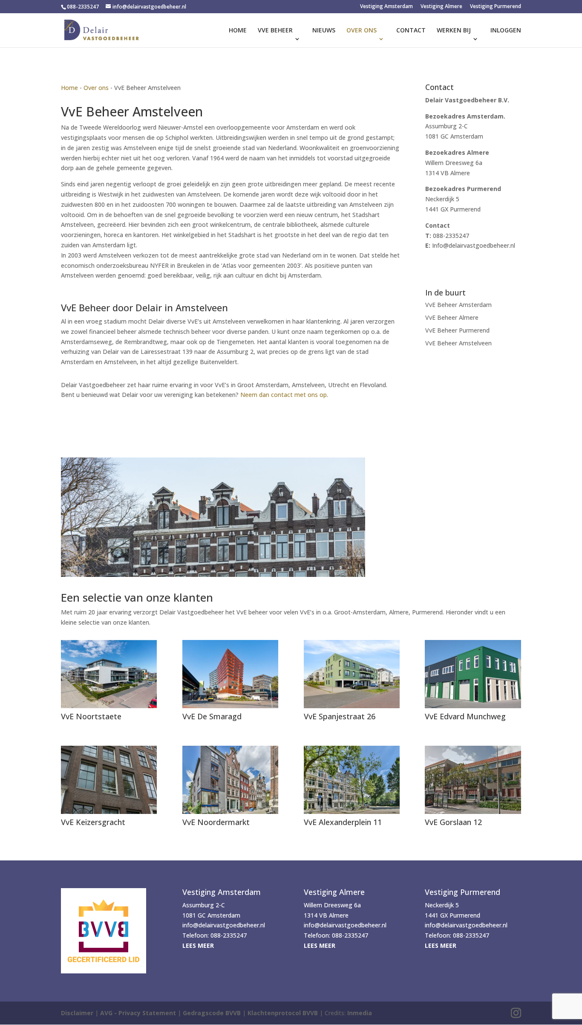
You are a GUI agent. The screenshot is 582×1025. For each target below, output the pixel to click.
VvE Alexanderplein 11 (343, 822)
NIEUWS (323, 30)
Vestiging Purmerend (495, 7)
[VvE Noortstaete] (109, 674)
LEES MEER (198, 945)
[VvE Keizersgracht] (109, 780)
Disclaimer (77, 1013)
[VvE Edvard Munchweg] (473, 674)
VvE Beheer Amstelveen (458, 343)
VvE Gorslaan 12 (453, 822)
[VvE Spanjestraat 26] (352, 674)
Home (69, 88)
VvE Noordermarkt (216, 822)
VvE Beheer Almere (451, 318)
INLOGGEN (505, 30)
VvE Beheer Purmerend (457, 330)
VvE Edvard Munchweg (465, 716)
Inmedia (359, 1013)
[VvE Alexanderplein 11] (352, 780)
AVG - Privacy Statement (138, 1013)
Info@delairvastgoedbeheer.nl (473, 245)
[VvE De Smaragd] (230, 674)
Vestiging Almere (441, 7)
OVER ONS (361, 30)
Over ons (96, 88)
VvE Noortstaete (91, 716)
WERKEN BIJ (454, 30)
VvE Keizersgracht (93, 822)
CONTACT (411, 30)
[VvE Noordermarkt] (230, 780)
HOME (238, 30)
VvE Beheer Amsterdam (458, 305)
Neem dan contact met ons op (283, 395)
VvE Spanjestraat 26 (339, 716)
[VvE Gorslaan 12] (473, 780)
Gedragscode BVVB (212, 1013)
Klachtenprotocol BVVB (283, 1013)
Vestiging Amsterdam (386, 7)
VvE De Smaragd (212, 716)
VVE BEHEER (275, 30)
